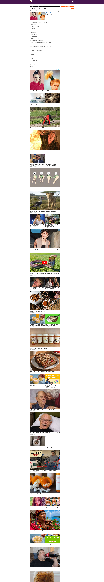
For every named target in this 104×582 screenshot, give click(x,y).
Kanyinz (32, 10)
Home (31, 6)
